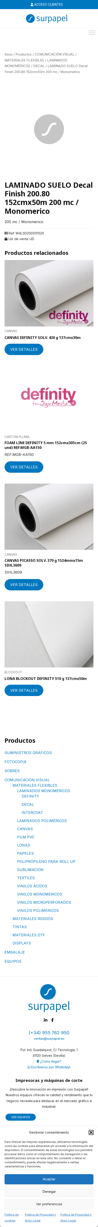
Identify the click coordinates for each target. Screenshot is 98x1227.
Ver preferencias (49, 1204)
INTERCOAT (32, 812)
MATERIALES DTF (29, 935)
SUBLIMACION (30, 869)
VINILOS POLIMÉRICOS (38, 910)
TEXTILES (26, 878)
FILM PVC (25, 837)
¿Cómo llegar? (50, 1061)
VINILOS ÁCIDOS (32, 886)
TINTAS (20, 927)
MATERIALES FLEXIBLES (35, 785)
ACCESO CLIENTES (48, 4)
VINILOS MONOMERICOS (39, 894)
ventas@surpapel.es (49, 1038)
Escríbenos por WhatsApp (50, 1067)
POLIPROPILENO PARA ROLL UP (46, 861)
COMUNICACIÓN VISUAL (27, 780)
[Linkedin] (46, 1020)
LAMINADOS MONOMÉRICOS (43, 791)
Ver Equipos (20, 1117)
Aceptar (49, 1179)
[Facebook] (52, 1020)
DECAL (28, 804)
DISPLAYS (22, 943)
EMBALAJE (15, 952)
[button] (91, 1132)
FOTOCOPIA (15, 762)
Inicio (9, 54)
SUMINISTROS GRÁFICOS (28, 752)
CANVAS (25, 829)
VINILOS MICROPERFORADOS (44, 902)
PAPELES (25, 853)
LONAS (23, 845)
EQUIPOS (13, 961)
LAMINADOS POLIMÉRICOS (42, 820)
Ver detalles (24, 349)
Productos (23, 54)
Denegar (49, 1191)
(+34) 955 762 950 (49, 1032)
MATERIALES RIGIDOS (33, 918)
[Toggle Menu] (92, 32)
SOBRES (12, 771)
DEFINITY (30, 796)
